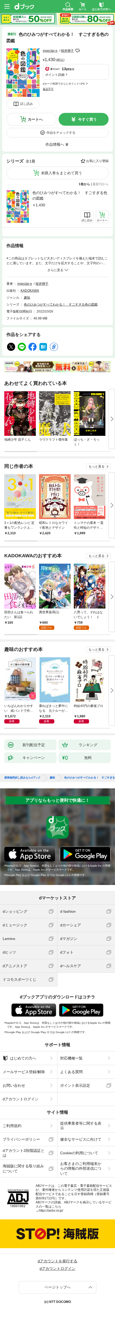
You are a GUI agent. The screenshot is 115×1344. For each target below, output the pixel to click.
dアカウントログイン (21, 1099)
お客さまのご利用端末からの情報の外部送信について (80, 1168)
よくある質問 (71, 1072)
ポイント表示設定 (75, 1085)
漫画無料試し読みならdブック (22, 777)
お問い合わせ (14, 1085)
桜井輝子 (67, 51)
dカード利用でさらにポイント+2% (64, 83)
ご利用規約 (12, 1126)
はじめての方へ (23, 1058)
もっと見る (97, 466)
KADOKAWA (30, 290)
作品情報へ (54, 144)
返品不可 (48, 89)
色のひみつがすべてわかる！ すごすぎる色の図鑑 (69, 195)
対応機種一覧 (71, 1058)
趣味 (27, 297)
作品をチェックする (61, 133)
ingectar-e (50, 51)
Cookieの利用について (79, 1153)
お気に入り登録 (97, 161)
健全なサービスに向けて (80, 1139)
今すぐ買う (87, 119)
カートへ (35, 119)
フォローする (77, 50)
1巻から (84, 184)
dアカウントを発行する (57, 1261)
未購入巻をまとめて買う (61, 173)
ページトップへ (57, 1287)
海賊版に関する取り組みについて (23, 1168)
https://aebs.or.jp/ (51, 1210)
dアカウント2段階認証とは (23, 1152)
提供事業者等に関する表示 (80, 1125)
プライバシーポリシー (21, 1139)
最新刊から (101, 184)
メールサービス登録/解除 (24, 1072)
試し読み (26, 104)
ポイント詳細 (54, 75)
